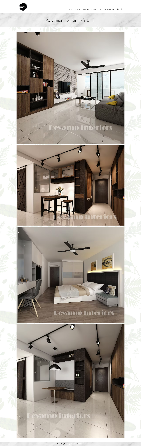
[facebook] (121, 9)
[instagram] (118, 9)
